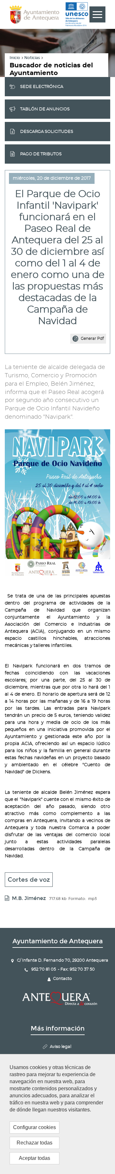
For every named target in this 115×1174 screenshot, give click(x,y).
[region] (57, 1114)
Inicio (15, 58)
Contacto (62, 979)
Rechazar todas (34, 1142)
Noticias (32, 58)
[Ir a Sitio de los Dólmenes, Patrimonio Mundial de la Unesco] (76, 15)
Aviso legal (60, 1047)
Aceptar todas (34, 1158)
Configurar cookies (34, 1127)
